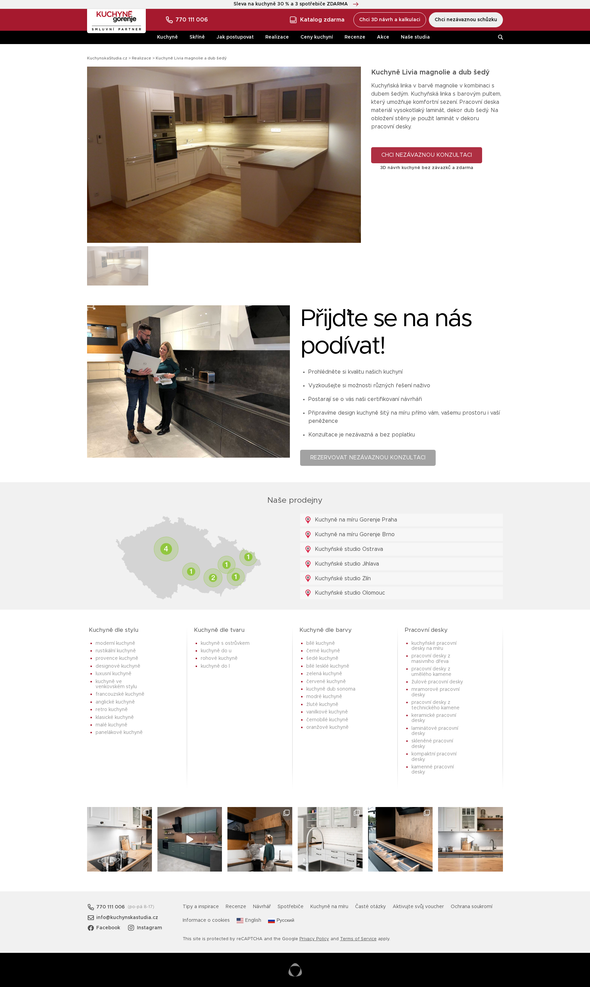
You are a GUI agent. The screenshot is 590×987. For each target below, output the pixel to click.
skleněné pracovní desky (432, 744)
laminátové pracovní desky (434, 731)
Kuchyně (167, 37)
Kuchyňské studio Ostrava (348, 549)
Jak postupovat (235, 37)
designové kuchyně (118, 666)
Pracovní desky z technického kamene (435, 705)
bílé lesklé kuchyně (327, 666)
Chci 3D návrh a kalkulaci (389, 19)
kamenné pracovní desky (432, 770)
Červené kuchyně (326, 681)
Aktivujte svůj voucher (418, 906)
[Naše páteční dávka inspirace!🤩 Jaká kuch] (189, 839)
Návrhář (262, 906)
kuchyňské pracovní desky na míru (433, 646)
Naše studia (415, 37)
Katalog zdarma (322, 20)
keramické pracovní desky (433, 718)
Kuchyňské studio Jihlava (346, 564)
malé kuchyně (111, 725)
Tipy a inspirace (201, 906)
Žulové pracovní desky (437, 682)
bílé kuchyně (320, 643)
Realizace (277, 37)
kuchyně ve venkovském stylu (116, 684)
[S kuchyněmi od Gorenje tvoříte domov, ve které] (259, 839)
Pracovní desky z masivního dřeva (430, 659)
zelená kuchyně (324, 673)
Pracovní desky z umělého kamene (431, 672)
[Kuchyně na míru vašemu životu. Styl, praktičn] (400, 839)
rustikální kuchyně (116, 651)
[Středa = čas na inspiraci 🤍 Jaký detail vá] (470, 839)
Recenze (355, 37)
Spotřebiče (291, 906)
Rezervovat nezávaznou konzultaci (367, 457)
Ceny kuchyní (316, 37)
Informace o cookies (206, 920)
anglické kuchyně (115, 702)
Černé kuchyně (323, 651)
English (253, 920)
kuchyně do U (216, 651)
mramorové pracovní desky (435, 692)
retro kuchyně (112, 709)
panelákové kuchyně (119, 732)
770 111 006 (191, 20)
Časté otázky (370, 906)
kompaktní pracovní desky (433, 757)
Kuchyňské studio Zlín (342, 578)
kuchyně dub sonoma (330, 689)
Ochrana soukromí (471, 906)
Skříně (197, 37)
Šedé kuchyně (322, 658)
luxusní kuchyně (113, 673)
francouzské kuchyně (120, 694)
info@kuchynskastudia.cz (127, 917)
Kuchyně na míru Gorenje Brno (354, 534)
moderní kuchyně (115, 643)
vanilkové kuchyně (327, 712)
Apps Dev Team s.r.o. (295, 970)
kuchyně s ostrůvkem (225, 643)
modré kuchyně (324, 696)
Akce (383, 37)
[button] (349, 155)
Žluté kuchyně (322, 704)
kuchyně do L (215, 666)
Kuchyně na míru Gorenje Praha (355, 520)
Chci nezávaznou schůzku (466, 19)
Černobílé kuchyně (327, 720)
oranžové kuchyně (327, 727)
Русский (285, 920)
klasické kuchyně (115, 717)
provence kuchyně (117, 658)
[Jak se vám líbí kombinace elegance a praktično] (330, 839)
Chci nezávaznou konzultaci (426, 155)
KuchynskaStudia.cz (107, 58)
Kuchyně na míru (329, 906)
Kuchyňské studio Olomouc (349, 593)
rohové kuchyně (219, 658)
